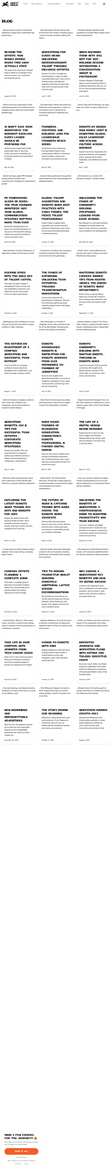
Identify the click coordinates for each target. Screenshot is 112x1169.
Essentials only (21, 1157)
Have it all (21, 1151)
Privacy (26, 1163)
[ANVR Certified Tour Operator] (104, 4)
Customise (18, 1163)
